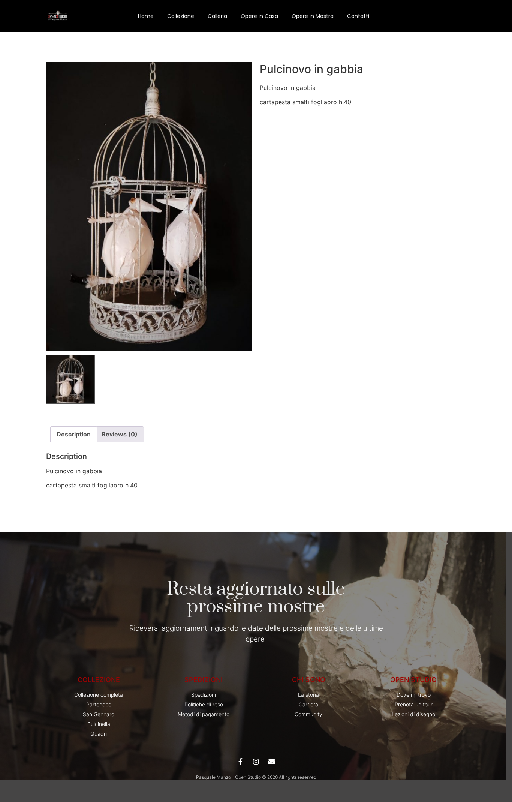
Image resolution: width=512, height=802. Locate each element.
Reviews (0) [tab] (120, 434)
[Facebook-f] (240, 761)
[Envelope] (271, 761)
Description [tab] (74, 434)
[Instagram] (256, 761)
